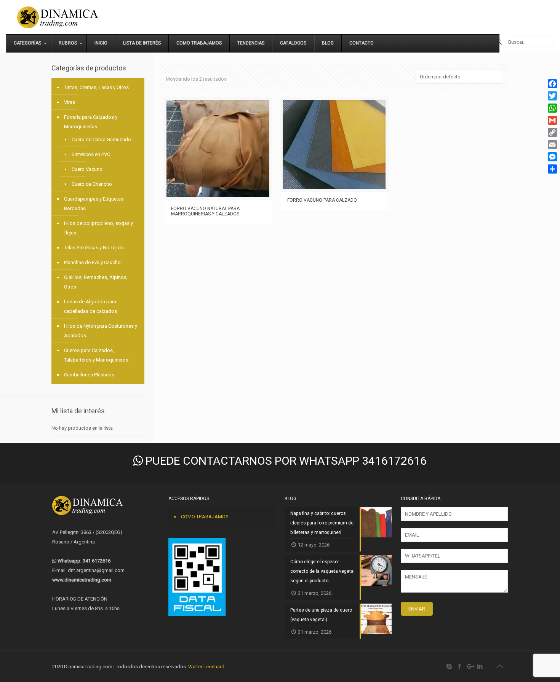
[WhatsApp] (552, 108)
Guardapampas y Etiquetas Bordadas (93, 203)
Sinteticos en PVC (91, 154)
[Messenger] (552, 157)
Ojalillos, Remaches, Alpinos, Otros (96, 282)
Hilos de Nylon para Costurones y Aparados (100, 330)
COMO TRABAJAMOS (205, 516)
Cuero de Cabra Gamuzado (101, 139)
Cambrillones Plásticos (89, 375)
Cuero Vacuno (87, 169)
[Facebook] (460, 666)
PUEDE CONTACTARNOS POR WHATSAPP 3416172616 (285, 460)
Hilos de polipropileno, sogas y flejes (98, 228)
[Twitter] (552, 96)
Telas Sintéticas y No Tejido (94, 247)
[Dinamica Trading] (57, 17)
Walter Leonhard (206, 666)
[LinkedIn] (480, 666)
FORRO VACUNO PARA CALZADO (322, 200)
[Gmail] (552, 120)
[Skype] (449, 666)
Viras (69, 102)
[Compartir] (552, 169)
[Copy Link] (552, 132)
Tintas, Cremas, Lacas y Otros (96, 87)
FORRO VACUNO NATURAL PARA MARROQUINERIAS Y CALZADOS (205, 211)
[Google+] (470, 666)
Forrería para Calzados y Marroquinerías (90, 121)
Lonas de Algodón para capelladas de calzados (90, 306)
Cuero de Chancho (92, 184)
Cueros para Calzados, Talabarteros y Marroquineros (96, 355)
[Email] (552, 145)
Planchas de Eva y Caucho (92, 262)
